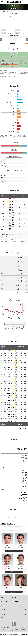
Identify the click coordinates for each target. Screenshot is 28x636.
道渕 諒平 (24, 483)
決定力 (12, 90)
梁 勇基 (25, 477)
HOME (1, 11)
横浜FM (8, 353)
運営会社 (19, 627)
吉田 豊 (3, 181)
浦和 (9, 351)
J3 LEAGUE (3, 614)
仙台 (13, 199)
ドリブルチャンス (9, 111)
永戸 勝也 (24, 455)
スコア (12, 347)
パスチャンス (10, 117)
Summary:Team (18, 597)
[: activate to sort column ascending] (6, 195)
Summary (3, 617)
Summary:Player (5, 601)
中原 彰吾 (24, 486)
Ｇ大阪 (8, 362)
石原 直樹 (24, 494)
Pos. (24, 346)
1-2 (13, 353)
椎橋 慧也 (24, 471)
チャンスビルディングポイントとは (19, 292)
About (16, 605)
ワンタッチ (10, 93)
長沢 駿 (25, 500)
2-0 (13, 379)
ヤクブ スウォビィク (22, 449)
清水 (9, 372)
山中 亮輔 (3, 159)
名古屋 (8, 374)
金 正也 (25, 465)
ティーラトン (4, 175)
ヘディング (10, 96)
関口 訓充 (24, 474)
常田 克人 (24, 463)
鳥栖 (9, 400)
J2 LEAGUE (3, 612)
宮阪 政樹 (3, 167)
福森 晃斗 (3, 161)
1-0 (13, 376)
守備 (13, 125)
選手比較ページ (14, 571)
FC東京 (8, 379)
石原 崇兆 (24, 478)
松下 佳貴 (24, 475)
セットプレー (9, 102)
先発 (23, 195)
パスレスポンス (10, 105)
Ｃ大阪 (8, 360)
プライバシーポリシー (13, 627)
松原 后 (3, 174)
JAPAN (16, 601)
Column (3, 605)
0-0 (13, 351)
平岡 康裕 (24, 458)
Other (2, 619)
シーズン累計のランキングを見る (20, 294)
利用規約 (3, 627)
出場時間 (20, 346)
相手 (8, 346)
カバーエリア (10, 131)
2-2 (13, 395)
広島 (9, 367)
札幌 (9, 381)
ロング (11, 99)
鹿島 (13, 207)
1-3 (13, 355)
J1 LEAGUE (3, 609)
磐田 (9, 369)
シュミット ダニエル (22, 448)
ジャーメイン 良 (23, 495)
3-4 (13, 372)
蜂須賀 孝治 (24, 457)
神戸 (13, 226)
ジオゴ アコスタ (23, 498)
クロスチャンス (10, 114)
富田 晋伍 (24, 482)
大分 (9, 418)
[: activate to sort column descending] (2, 195)
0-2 (13, 360)
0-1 (13, 383)
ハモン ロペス (23, 492)
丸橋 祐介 (3, 177)
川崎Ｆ (8, 365)
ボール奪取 (11, 128)
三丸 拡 (3, 179)
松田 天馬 (3, 165)
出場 (17, 195)
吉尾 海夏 (24, 480)
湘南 (9, 358)
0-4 (13, 386)
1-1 (13, 397)
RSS (26, 43)
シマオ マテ (24, 460)
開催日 (4, 346)
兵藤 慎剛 (24, 472)
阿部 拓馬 (24, 497)
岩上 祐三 (3, 163)
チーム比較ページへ (14, 526)
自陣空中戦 (11, 123)
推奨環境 (7, 627)
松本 (9, 376)
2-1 (13, 362)
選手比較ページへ (14, 530)
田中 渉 (25, 485)
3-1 (13, 374)
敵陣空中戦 (11, 108)
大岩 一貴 (24, 461)
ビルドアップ (10, 120)
